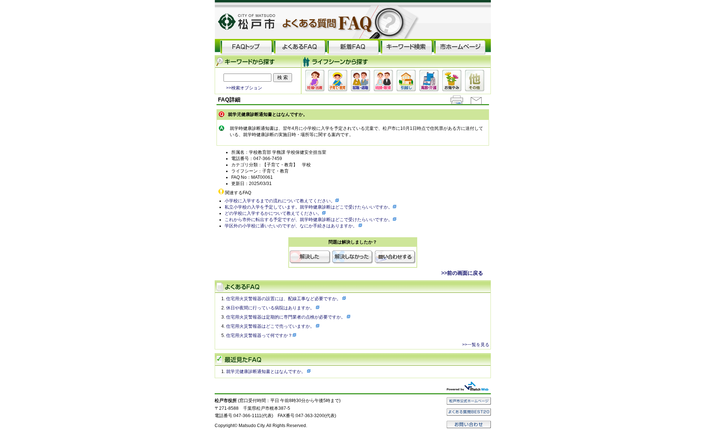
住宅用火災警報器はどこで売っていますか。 (271, 326)
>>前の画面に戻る (462, 273)
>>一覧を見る (475, 344)
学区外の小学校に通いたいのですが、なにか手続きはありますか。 (291, 225)
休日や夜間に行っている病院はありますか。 (271, 307)
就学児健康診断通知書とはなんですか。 (266, 371)
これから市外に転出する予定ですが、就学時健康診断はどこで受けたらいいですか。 (309, 219)
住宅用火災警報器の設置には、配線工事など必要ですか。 (284, 298)
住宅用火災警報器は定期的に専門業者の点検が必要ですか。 (286, 317)
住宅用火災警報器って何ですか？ (259, 335)
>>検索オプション (244, 87)
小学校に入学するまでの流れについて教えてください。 (280, 200)
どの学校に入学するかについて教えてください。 (273, 213)
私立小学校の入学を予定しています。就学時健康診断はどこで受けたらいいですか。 (309, 207)
